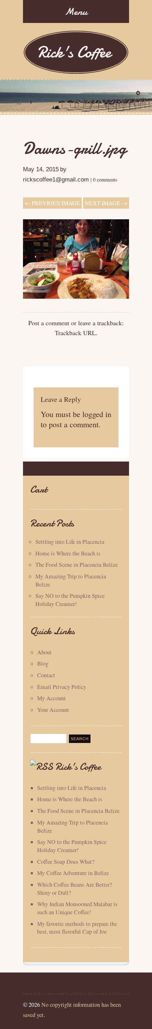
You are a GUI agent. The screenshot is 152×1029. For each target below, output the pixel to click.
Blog (42, 663)
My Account (51, 698)
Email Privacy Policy (61, 687)
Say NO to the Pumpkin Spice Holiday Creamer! (70, 600)
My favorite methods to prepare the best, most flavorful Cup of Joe (77, 928)
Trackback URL (75, 332)
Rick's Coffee (74, 52)
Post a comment (48, 323)
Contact (46, 675)
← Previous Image (52, 203)
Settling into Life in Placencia (69, 542)
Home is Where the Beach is (67, 553)
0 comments (105, 179)
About (44, 652)
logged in (96, 414)
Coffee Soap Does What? (65, 862)
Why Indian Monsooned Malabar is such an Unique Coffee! (77, 908)
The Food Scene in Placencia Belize (76, 565)
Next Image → (106, 203)
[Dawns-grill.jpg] (76, 296)
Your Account (53, 710)
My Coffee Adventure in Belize (73, 873)
